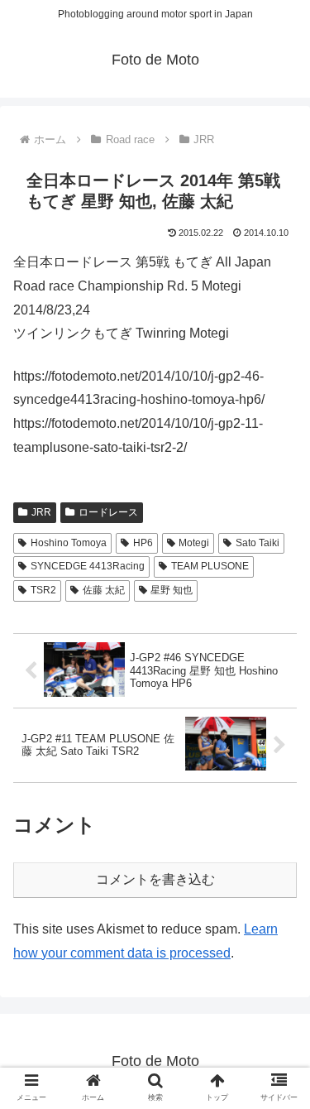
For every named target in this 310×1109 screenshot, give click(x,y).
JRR (41, 512)
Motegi (194, 543)
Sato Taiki (257, 543)
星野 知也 (171, 590)
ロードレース (108, 512)
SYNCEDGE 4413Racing (88, 566)
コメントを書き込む (155, 879)
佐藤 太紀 (104, 590)
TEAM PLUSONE (210, 566)
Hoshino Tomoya (69, 543)
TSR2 (43, 590)
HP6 (143, 543)
